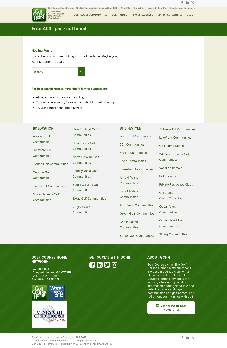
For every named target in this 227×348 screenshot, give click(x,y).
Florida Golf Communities (50, 164)
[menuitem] (82, 8)
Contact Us (139, 8)
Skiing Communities (173, 234)
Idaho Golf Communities (49, 186)
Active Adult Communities (177, 129)
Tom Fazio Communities (136, 205)
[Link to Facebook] (182, 2)
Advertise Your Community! (182, 8)
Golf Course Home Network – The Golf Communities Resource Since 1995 (82, 8)
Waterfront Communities (136, 136)
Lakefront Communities (175, 138)
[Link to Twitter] (192, 2)
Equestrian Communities (136, 169)
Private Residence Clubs (176, 184)
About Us (125, 8)
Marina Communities (134, 153)
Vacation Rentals (170, 168)
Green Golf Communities (137, 213)
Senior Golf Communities (137, 236)
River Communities (133, 161)
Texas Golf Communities (89, 198)
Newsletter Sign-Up (157, 8)
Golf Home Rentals (172, 146)
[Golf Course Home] (48, 15)
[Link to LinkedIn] (187, 2)
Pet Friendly (167, 176)
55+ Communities (132, 144)
